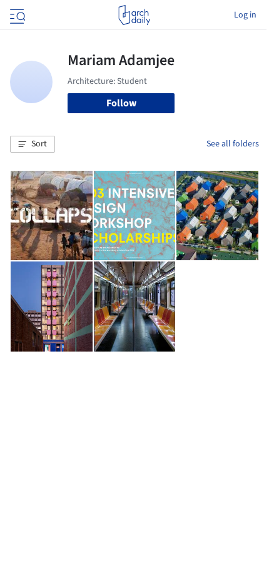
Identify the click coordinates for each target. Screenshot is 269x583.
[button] (32, 144)
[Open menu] (16, 15)
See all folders (232, 144)
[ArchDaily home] (134, 15)
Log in (245, 15)
